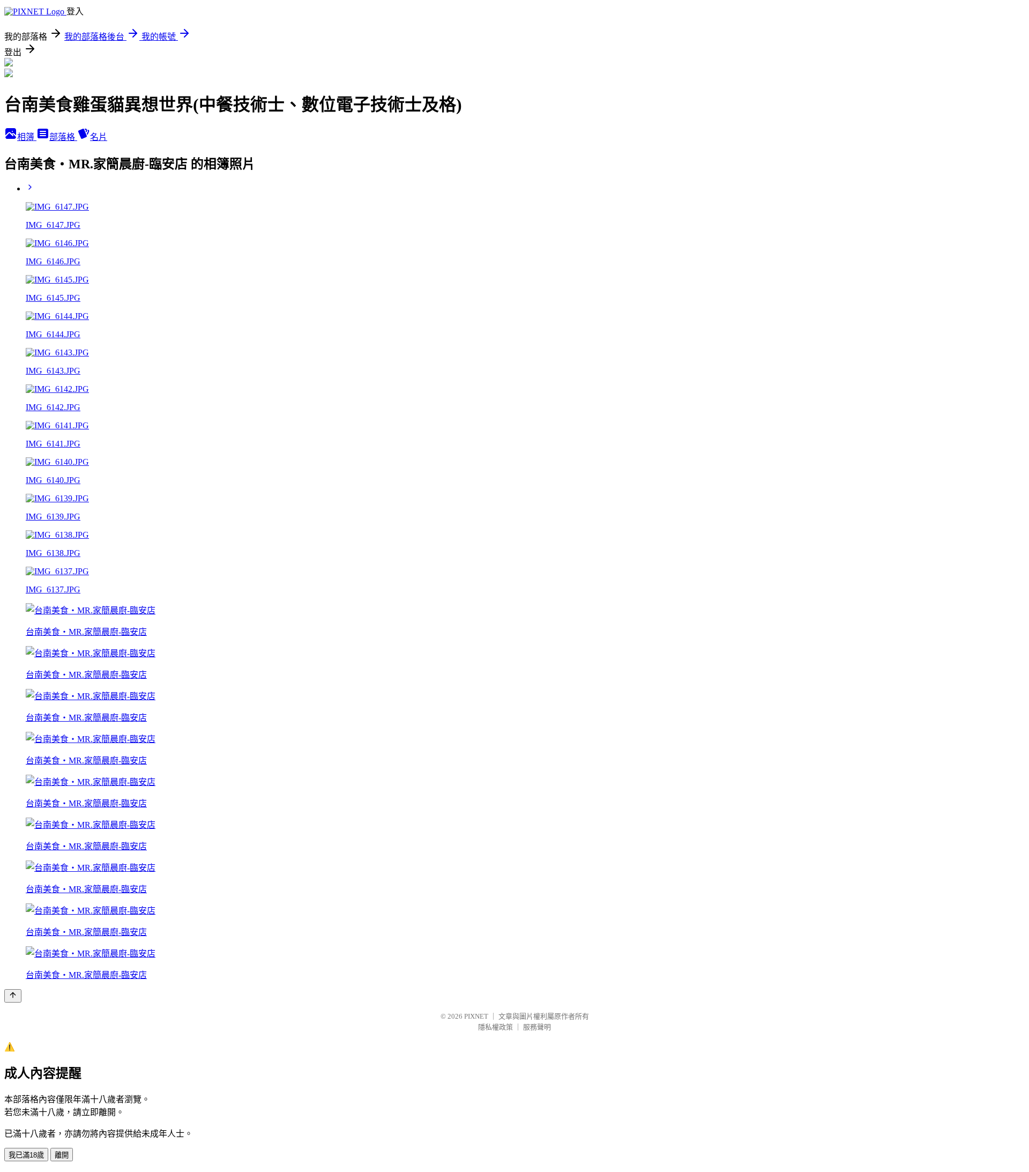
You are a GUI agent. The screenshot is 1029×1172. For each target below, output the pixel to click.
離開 (62, 1155)
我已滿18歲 (26, 1155)
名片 (98, 137)
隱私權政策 (495, 1027)
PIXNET (476, 1016)
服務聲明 (537, 1027)
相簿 (26, 137)
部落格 (63, 137)
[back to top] (12, 996)
